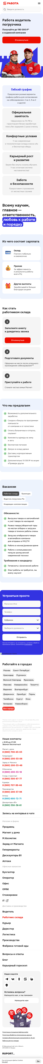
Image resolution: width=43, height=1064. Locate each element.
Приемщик (26, 494)
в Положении (28, 644)
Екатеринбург (21, 689)
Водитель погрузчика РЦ (14, 499)
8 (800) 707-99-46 (12, 785)
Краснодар (8, 675)
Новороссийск (20, 685)
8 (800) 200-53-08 (12, 758)
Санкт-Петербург (21, 670)
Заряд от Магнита (13, 844)
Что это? (5, 1062)
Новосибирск (21, 704)
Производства (10, 940)
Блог (5, 959)
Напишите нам (21, 1000)
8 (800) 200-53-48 (12, 765)
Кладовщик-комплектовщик (15, 504)
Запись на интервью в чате (18, 813)
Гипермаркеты (10, 849)
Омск (28, 699)
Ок (38, 1061)
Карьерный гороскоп (14, 965)
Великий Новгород (12, 680)
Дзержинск (8, 694)
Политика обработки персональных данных (17, 1035)
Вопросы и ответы (13, 954)
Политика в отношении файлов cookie (15, 1032)
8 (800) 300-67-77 (12, 778)
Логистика (8, 934)
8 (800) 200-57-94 (12, 792)
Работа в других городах (10, 1040)
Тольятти (34, 685)
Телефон (8, 612)
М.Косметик (9, 838)
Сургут (19, 699)
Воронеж (7, 689)
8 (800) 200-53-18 (12, 772)
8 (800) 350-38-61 (12, 805)
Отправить (22, 637)
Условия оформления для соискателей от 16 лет (18, 1038)
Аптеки (6, 861)
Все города (8, 708)
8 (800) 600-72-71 (12, 798)
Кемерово (7, 704)
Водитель (8, 911)
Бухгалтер (8, 872)
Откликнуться (21, 40)
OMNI (5, 889)
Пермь (32, 694)
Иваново (7, 685)
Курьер (6, 923)
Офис (5, 883)
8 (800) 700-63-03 (12, 752)
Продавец (8, 826)
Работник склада (11, 494)
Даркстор (8, 928)
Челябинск (8, 699)
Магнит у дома (11, 832)
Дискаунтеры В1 (12, 855)
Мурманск (21, 675)
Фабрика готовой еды (15, 945)
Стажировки (9, 894)
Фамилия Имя (10, 604)
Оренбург (21, 694)
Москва (6, 670)
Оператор (8, 877)
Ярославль (29, 680)
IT (3, 900)
